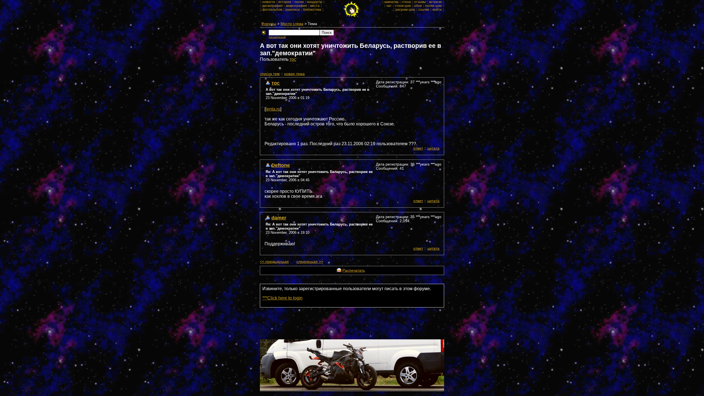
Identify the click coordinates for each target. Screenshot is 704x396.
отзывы (420, 2)
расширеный (277, 36)
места (315, 6)
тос (293, 59)
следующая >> (309, 262)
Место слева (291, 24)
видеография (296, 6)
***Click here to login (282, 298)
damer (278, 218)
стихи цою (403, 6)
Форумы (268, 24)
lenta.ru (273, 109)
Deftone (280, 165)
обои (418, 6)
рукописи (292, 10)
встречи (435, 2)
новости (268, 2)
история (284, 2)
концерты (314, 2)
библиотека (312, 10)
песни (299, 2)
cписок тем (270, 74)
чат (389, 6)
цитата (433, 148)
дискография (272, 6)
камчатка (391, 2)
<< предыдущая (274, 262)
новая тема (294, 74)
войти (437, 10)
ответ (418, 148)
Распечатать (353, 270)
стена (406, 2)
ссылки (423, 10)
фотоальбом (272, 10)
